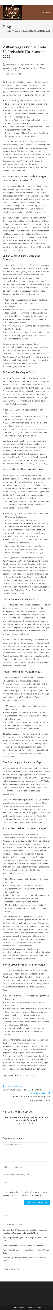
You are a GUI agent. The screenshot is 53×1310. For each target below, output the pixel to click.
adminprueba (12, 64)
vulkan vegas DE (28, 1076)
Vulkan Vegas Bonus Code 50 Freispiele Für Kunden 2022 (24, 1245)
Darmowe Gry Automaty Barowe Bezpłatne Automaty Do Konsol (26, 1119)
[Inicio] (3, 31)
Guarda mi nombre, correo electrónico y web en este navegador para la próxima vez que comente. (25, 1194)
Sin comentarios (13, 74)
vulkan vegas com (10, 781)
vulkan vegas (16, 1076)
